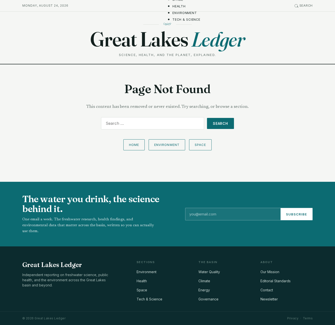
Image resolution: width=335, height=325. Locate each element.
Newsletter (269, 299)
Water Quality (209, 272)
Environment (184, 13)
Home (134, 145)
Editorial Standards (275, 281)
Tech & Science (186, 19)
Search (306, 5)
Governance (208, 299)
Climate (204, 281)
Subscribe (296, 214)
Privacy (292, 318)
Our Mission (269, 272)
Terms (308, 318)
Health (179, 6)
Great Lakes (167, 39)
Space (200, 145)
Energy (204, 290)
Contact (266, 290)
